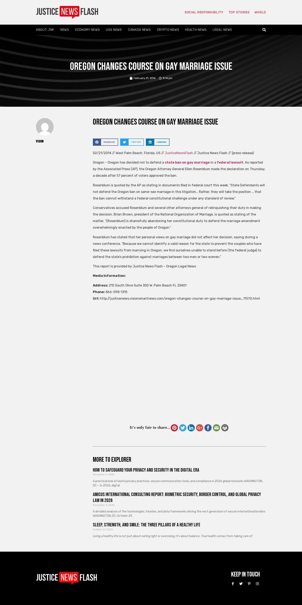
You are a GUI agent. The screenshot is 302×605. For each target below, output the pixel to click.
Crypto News (168, 30)
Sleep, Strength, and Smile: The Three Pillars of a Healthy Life (146, 525)
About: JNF (45, 30)
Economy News (87, 30)
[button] (264, 29)
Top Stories (239, 12)
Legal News (222, 30)
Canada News (139, 30)
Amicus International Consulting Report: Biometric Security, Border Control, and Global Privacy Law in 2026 (177, 497)
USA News (114, 30)
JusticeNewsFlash (179, 153)
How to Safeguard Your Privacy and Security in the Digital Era (146, 470)
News (64, 30)
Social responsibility (204, 12)
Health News (195, 30)
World (260, 12)
